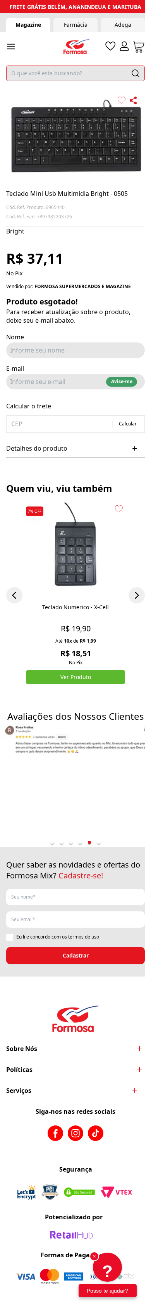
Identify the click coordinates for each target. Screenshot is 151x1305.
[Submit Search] (135, 73)
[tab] (52, 842)
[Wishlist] (110, 46)
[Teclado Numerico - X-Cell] (75, 551)
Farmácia (76, 24)
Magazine (28, 24)
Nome (15, 337)
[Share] (133, 100)
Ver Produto (75, 677)
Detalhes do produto (36, 448)
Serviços (18, 1090)
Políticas (19, 1069)
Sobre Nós (21, 1048)
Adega (123, 24)
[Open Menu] (10, 46)
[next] (137, 595)
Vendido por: (68, 286)
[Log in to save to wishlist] (121, 100)
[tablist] (75, 842)
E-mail (15, 368)
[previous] (14, 595)
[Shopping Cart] (139, 47)
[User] (124, 46)
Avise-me (121, 381)
